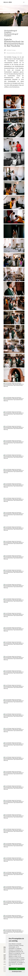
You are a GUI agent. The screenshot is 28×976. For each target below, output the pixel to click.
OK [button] (17, 968)
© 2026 (5, 964)
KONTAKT (5, 959)
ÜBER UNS (5, 958)
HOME (5, 954)
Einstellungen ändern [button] (17, 971)
